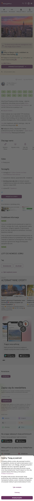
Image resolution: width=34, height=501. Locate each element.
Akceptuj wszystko (17, 497)
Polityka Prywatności (7, 473)
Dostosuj (17, 492)
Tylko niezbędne (17, 487)
